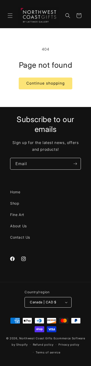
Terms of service (48, 352)
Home (15, 192)
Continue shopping (45, 83)
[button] (10, 15)
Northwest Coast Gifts (36, 338)
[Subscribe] (75, 164)
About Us (18, 226)
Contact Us (20, 237)
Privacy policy (68, 344)
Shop (14, 203)
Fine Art (17, 214)
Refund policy (43, 344)
